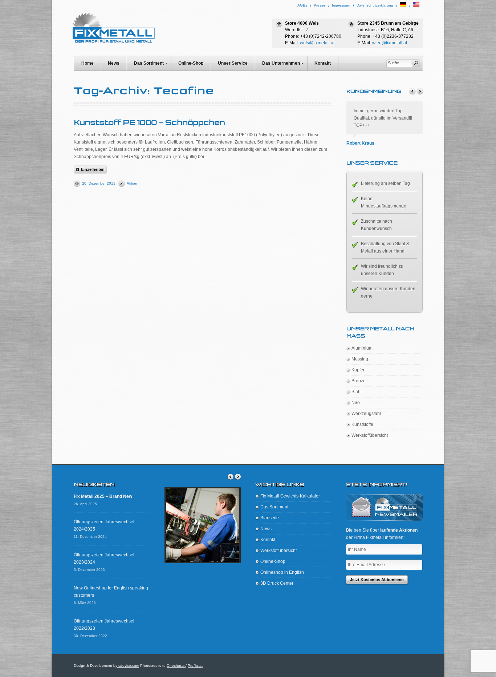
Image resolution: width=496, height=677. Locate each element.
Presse (319, 5)
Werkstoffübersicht (369, 435)
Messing (359, 359)
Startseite (269, 517)
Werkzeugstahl (366, 413)
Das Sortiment (149, 63)
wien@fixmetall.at (389, 42)
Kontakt (322, 63)
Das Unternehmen (281, 63)
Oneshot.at (176, 666)
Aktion (132, 183)
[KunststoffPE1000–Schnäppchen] (149, 122)
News (113, 63)
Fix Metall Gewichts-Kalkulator (290, 496)
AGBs (302, 5)
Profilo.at (195, 666)
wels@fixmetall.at (317, 42)
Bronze (358, 380)
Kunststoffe (362, 424)
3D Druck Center (276, 583)
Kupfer (358, 369)
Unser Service (233, 63)
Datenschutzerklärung (375, 5)
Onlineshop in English (282, 572)
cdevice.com (128, 666)
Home (87, 63)
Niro (355, 402)
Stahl (356, 391)
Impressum (341, 5)
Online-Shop (190, 63)
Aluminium (362, 348)
